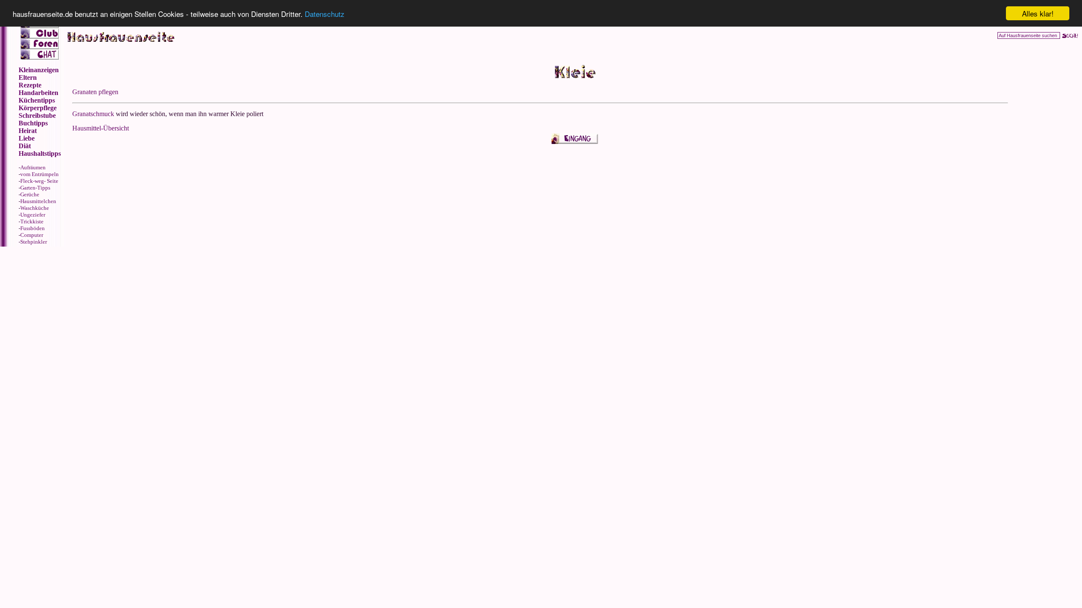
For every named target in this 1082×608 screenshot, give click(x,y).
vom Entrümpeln (39, 174)
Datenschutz (324, 13)
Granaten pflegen (95, 91)
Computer (31, 235)
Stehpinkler (33, 242)
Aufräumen (33, 167)
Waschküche (34, 208)
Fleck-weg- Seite (39, 181)
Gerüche (29, 194)
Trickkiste (32, 221)
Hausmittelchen (38, 201)
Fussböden (32, 228)
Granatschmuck (93, 113)
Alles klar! (1038, 13)
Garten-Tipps (35, 188)
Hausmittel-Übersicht (100, 128)
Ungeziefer (32, 215)
